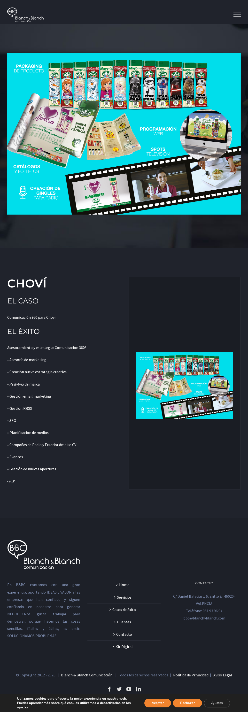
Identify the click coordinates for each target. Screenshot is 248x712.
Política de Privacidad (191, 675)
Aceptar (158, 703)
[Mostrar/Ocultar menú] (237, 15)
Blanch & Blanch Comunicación (86, 675)
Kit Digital (124, 646)
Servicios (124, 597)
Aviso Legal (222, 675)
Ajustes (217, 703)
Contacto (124, 634)
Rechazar (187, 703)
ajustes (22, 707)
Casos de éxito (124, 609)
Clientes (124, 621)
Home (124, 584)
